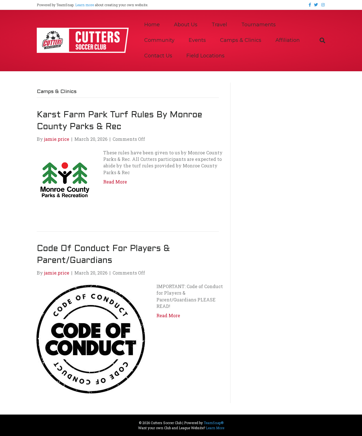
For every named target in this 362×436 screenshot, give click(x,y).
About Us (185, 24)
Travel (219, 24)
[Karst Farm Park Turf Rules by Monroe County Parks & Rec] (64, 181)
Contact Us (158, 56)
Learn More (215, 428)
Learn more (84, 5)
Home (152, 24)
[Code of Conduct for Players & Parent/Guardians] (91, 339)
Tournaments (258, 24)
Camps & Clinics (240, 40)
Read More (115, 182)
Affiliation (287, 40)
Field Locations (205, 56)
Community (159, 40)
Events (197, 40)
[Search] (319, 40)
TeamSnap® (213, 422)
